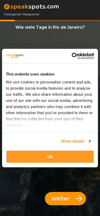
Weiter (60, 199)
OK (50, 156)
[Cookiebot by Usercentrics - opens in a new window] (72, 56)
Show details (72, 141)
